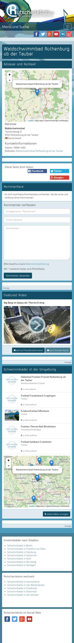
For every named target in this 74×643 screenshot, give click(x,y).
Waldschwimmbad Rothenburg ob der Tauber (39, 151)
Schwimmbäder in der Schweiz (23, 594)
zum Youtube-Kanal (58, 350)
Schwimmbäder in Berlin (19, 545)
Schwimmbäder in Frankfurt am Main (26, 548)
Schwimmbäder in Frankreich (22, 588)
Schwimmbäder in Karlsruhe (21, 555)
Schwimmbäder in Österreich (22, 591)
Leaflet (31, 120)
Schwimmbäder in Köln (19, 558)
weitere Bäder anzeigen (57, 514)
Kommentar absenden (18, 275)
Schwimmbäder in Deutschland (23, 581)
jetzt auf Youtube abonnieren (29, 350)
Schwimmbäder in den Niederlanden (26, 585)
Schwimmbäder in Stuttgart (21, 565)
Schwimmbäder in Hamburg (21, 552)
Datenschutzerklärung (37, 264)
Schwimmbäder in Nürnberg (21, 561)
